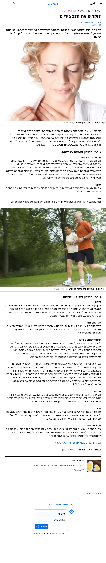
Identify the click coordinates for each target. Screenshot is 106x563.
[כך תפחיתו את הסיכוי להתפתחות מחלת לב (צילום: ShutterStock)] (53, 250)
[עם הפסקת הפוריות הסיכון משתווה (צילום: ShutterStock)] (53, 83)
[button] (92, 3)
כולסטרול (88, 493)
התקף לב (97, 493)
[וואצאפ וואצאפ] (13, 3)
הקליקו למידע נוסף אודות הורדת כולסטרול (77, 443)
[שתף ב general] (7, 3)
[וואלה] (53, 3)
